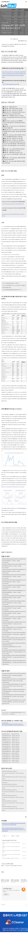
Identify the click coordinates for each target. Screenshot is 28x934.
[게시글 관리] (8, 836)
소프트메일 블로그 (5, 1)
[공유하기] (6, 836)
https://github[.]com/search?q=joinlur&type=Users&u (12, 723)
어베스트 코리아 (4, 907)
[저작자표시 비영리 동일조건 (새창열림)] (17, 836)
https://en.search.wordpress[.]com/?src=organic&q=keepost (13, 725)
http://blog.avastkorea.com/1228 (11, 84)
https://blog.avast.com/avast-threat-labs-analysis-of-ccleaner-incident (13, 215)
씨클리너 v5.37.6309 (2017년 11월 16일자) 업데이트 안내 (11, 847)
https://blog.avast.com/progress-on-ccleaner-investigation (13, 203)
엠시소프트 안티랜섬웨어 (6, 909)
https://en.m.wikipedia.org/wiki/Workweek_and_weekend (13, 486)
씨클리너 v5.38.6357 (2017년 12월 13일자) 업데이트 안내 (11, 843)
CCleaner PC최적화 (6, 840)
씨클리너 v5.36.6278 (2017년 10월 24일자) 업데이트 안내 (11, 851)
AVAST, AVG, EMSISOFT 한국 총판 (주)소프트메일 (11, 891)
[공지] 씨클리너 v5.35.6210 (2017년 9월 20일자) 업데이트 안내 (11, 855)
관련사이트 (3, 904)
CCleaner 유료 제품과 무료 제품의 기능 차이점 (10, 858)
